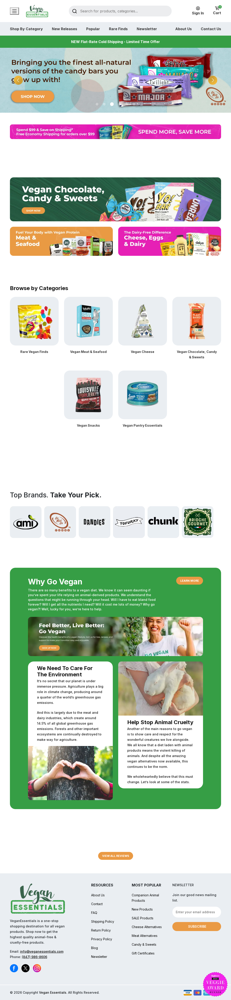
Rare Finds (118, 29)
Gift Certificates (143, 953)
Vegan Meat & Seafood (88, 352)
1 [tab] (97, 104)
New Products (142, 909)
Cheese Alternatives (147, 927)
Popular (93, 29)
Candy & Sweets (144, 944)
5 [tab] (126, 104)
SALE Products (142, 918)
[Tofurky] (129, 521)
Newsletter (147, 29)
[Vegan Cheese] (142, 320)
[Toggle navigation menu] (14, 11)
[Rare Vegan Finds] (34, 320)
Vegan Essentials (52, 992)
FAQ (94, 913)
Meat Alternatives (144, 936)
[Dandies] (94, 521)
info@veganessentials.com (41, 951)
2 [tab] (104, 104)
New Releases (64, 29)
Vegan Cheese (142, 352)
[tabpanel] (115, 80)
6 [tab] (134, 104)
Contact (97, 904)
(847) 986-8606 (34, 957)
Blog (94, 948)
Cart (217, 10)
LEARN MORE (189, 580)
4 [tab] (119, 104)
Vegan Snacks (88, 425)
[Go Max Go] (60, 521)
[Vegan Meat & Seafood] (88, 320)
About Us (183, 29)
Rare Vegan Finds (34, 352)
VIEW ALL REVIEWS (115, 856)
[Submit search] (75, 11)
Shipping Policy (102, 921)
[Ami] (26, 521)
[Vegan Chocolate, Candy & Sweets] (196, 320)
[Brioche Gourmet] (197, 521)
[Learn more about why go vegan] (115, 636)
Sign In (198, 13)
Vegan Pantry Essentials (142, 425)
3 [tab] (111, 104)
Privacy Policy (101, 939)
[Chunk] (163, 521)
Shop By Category (26, 29)
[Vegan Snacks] (88, 394)
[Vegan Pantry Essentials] (142, 394)
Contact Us (211, 29)
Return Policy (101, 930)
